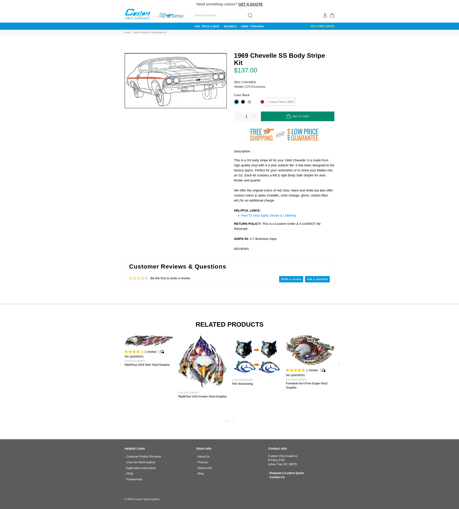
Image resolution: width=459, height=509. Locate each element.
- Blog (200, 473)
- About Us (203, 456)
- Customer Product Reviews (143, 456)
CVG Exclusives (255, 86)
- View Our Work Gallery (140, 462)
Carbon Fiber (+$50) (281, 101)
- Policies (202, 462)
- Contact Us (276, 477)
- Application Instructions (140, 468)
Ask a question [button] (317, 279)
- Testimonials (133, 479)
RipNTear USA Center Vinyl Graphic (202, 396)
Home (128, 32)
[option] (149, 347)
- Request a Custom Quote (286, 473)
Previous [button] (120, 364)
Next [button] (338, 364)
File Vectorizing (242, 383)
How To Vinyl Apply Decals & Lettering (268, 215)
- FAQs (129, 473)
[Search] (250, 15)
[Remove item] (332, 4)
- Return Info (204, 468)
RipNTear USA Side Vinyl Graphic (147, 364)
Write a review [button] (291, 279)
